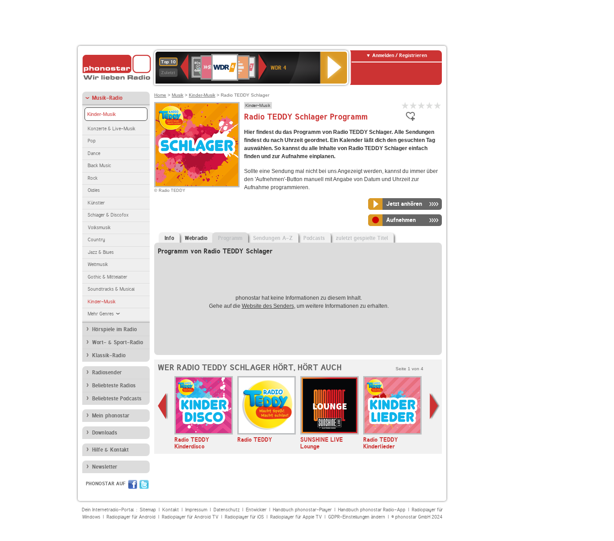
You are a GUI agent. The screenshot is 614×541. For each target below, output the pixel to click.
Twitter (144, 484)
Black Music (99, 166)
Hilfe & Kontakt (110, 450)
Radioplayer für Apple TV (296, 517)
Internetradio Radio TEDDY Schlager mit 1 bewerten (405, 105)
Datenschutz (227, 510)
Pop (92, 141)
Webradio (196, 238)
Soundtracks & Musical (111, 289)
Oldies (94, 190)
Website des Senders (268, 306)
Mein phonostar (110, 415)
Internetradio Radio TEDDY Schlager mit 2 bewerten (413, 105)
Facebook (132, 484)
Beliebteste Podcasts (117, 398)
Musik (177, 95)
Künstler (96, 203)
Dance (94, 153)
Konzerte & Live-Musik (111, 129)
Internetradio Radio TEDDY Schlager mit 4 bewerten (430, 105)
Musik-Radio (107, 98)
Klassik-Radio (108, 355)
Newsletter (104, 467)
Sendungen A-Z (273, 238)
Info (169, 238)
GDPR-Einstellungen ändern (356, 517)
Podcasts (314, 238)
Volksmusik (99, 228)
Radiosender (107, 372)
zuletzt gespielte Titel (362, 238)
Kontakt (170, 510)
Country (96, 240)
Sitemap (148, 510)
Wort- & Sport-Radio (117, 342)
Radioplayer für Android (131, 517)
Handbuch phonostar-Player (302, 510)
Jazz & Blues (101, 252)
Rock (93, 178)
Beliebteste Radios (114, 385)
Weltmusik (98, 264)
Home (160, 95)
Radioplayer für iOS (244, 517)
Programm (230, 238)
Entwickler (256, 510)
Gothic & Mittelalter (107, 277)
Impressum (196, 510)
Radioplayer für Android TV (190, 517)
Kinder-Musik (101, 114)
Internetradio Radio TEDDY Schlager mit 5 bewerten (438, 105)
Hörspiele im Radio (114, 329)
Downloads (104, 433)
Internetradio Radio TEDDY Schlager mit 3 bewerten (422, 105)
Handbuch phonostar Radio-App (371, 510)
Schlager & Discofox (108, 215)
